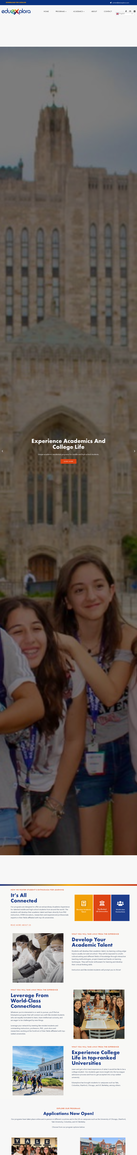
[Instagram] (130, 11)
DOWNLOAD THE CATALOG (16, 2)
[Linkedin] (134, 11)
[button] (66, 853)
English (122, 14)
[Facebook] (126, 11)
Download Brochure (68, 458)
